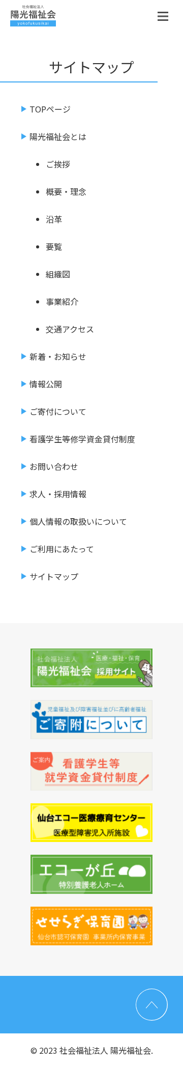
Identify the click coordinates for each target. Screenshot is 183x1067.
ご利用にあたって (61, 549)
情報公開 (45, 384)
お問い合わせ (53, 466)
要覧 (54, 246)
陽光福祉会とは (57, 136)
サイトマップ (53, 576)
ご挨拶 (58, 164)
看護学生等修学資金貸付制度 (82, 439)
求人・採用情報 (57, 494)
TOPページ (50, 109)
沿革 (54, 219)
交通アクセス (70, 329)
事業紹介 (62, 301)
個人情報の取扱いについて (78, 521)
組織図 (58, 274)
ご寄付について (57, 411)
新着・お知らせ (57, 356)
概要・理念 (66, 191)
